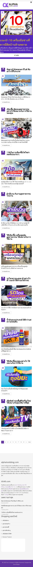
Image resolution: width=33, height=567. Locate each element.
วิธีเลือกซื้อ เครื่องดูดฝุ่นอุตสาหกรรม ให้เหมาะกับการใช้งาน (19, 237)
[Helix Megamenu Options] (31, 2)
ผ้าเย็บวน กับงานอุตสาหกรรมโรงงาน (19, 194)
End (30, 442)
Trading (6, 494)
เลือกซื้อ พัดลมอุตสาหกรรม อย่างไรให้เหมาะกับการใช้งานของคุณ (19, 111)
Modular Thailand (7, 537)
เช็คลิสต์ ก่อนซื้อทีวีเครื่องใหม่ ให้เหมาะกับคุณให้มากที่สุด (19, 401)
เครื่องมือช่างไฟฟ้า (7, 533)
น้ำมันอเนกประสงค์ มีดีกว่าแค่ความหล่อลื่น (19, 320)
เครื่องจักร (10, 489)
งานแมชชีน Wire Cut (10, 487)
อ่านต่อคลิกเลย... (6, 102)
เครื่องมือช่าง (5, 520)
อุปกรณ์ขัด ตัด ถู (6, 530)
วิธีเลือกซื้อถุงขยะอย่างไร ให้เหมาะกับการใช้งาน (18, 362)
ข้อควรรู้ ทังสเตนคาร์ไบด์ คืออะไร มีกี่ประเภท (18, 70)
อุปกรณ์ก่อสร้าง (6, 523)
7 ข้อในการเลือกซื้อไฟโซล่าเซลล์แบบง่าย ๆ (18, 153)
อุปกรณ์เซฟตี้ (5, 527)
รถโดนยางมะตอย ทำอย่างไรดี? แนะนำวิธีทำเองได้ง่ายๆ (19, 279)
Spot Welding (18, 485)
